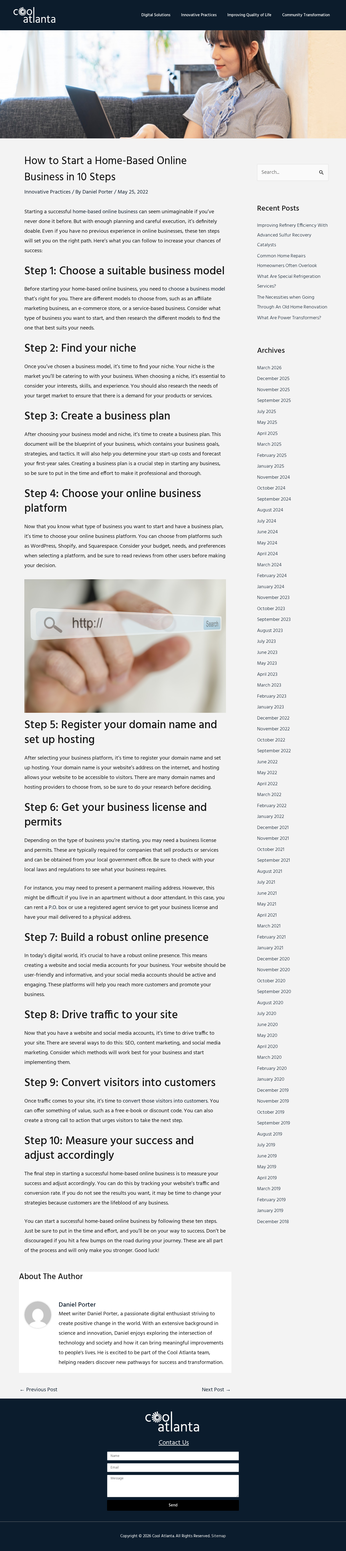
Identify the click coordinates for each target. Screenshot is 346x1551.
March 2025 (269, 444)
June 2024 (267, 532)
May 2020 (267, 1036)
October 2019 (270, 1112)
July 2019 (266, 1145)
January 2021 (270, 948)
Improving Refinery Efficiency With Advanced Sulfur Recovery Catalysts (292, 235)
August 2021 (269, 872)
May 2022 (267, 773)
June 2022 (267, 762)
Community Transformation (306, 15)
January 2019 (270, 1211)
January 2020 (270, 1079)
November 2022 (273, 729)
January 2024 (270, 587)
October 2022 (271, 740)
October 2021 (270, 850)
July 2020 (266, 1014)
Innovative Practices (199, 15)
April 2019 (267, 1178)
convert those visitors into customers (165, 1101)
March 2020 (269, 1057)
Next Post (216, 1390)
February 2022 (272, 806)
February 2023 (271, 696)
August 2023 (270, 631)
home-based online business (105, 212)
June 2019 (267, 1156)
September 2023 (274, 620)
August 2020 (270, 1003)
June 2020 (267, 1025)
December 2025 (273, 379)
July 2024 (266, 521)
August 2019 (269, 1134)
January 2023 (270, 707)
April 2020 (267, 1047)
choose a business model (196, 289)
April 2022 (267, 784)
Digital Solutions (155, 15)
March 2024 (269, 565)
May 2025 (267, 423)
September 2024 (274, 499)
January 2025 (270, 466)
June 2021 (267, 893)
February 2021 (271, 937)
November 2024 (273, 477)
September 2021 (273, 860)
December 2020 (273, 959)
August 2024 (270, 510)
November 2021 (273, 839)
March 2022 (269, 795)
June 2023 (267, 653)
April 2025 (267, 434)
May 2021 (266, 904)
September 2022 (274, 751)
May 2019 (266, 1167)
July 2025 (266, 412)
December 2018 (273, 1222)
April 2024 (267, 554)
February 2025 (272, 456)
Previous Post (38, 1390)
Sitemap (218, 1536)
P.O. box (58, 907)
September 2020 (274, 992)
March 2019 (269, 1189)
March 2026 (269, 368)
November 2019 (273, 1101)
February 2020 (272, 1069)
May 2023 (267, 663)
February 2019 (271, 1200)
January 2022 (270, 817)
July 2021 (266, 882)
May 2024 (267, 543)
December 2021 (273, 828)
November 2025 (273, 390)
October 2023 (271, 609)
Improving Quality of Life (249, 15)
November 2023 (273, 598)
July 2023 (266, 641)
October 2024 (271, 488)
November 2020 (273, 970)
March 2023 (269, 685)
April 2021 (267, 915)
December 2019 (273, 1090)
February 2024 (272, 576)
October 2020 (271, 981)
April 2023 (267, 674)
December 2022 (273, 718)
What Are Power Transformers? (289, 318)
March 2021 (269, 926)
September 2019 (273, 1123)
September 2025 (274, 401)
